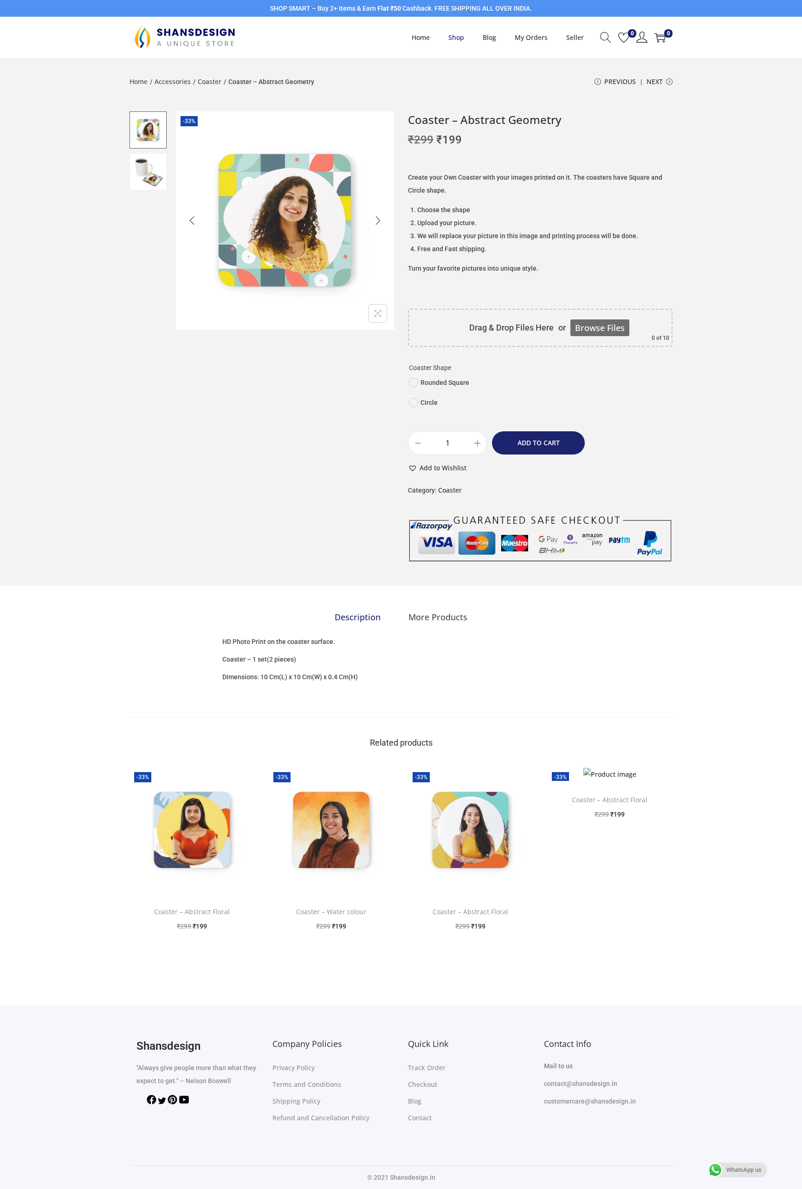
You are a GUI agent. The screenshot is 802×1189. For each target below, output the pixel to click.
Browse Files (600, 327)
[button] (437, 467)
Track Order (427, 1067)
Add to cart (538, 442)
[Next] (377, 220)
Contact (420, 1117)
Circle (429, 402)
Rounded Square (444, 382)
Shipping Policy (296, 1101)
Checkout (422, 1084)
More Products (437, 617)
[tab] (358, 617)
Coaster (209, 81)
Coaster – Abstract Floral (192, 911)
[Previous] (192, 220)
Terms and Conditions (306, 1084)
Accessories (173, 81)
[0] (623, 37)
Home (138, 81)
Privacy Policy (293, 1067)
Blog (414, 1101)
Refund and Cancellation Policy (320, 1117)
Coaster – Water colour (331, 911)
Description (358, 617)
